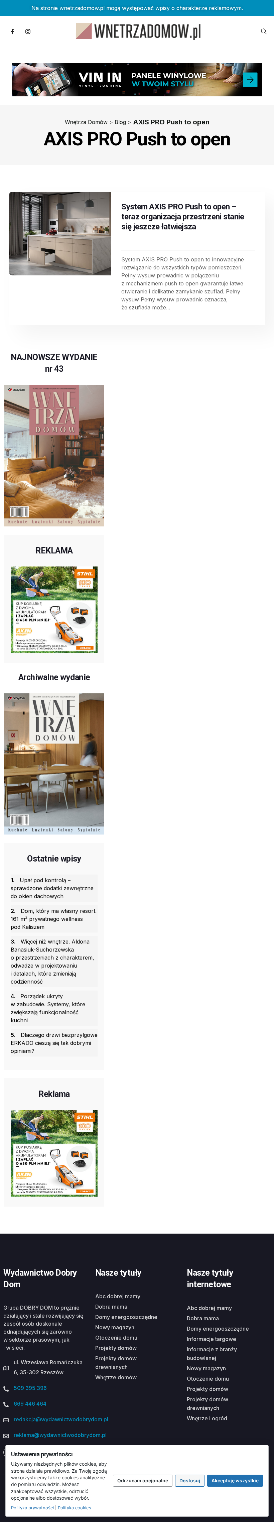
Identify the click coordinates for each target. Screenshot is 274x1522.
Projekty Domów (116, 1348)
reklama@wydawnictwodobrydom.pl (60, 1435)
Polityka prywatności (32, 1507)
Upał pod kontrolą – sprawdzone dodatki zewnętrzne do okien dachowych (52, 888)
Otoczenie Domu (116, 1337)
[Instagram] (27, 31)
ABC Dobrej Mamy (117, 1296)
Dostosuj (189, 1480)
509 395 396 (30, 1388)
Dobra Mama (111, 1306)
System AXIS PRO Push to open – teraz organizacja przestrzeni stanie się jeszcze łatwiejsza (182, 216)
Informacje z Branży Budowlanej (212, 1353)
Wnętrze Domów (116, 1377)
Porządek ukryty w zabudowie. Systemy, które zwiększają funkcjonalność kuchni (48, 1008)
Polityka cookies (74, 1507)
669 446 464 (30, 1403)
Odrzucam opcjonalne (142, 1480)
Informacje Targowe (211, 1339)
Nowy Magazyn (114, 1327)
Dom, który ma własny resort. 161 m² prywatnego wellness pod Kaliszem (54, 919)
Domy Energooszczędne (126, 1317)
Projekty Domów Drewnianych (116, 1362)
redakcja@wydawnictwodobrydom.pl (61, 1419)
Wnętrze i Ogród (207, 1418)
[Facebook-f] (12, 31)
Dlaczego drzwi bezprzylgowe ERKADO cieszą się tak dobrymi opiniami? (54, 1043)
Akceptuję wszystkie (235, 1480)
